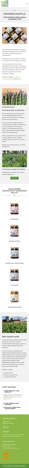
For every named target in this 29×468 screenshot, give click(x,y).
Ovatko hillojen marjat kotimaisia (12, 403)
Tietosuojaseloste (8, 466)
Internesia (22, 466)
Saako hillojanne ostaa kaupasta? (12, 391)
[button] (4, 35)
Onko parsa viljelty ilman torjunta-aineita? (12, 408)
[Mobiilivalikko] (27, 3)
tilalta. (19, 79)
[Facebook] (4, 427)
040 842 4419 (6, 446)
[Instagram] (7, 427)
